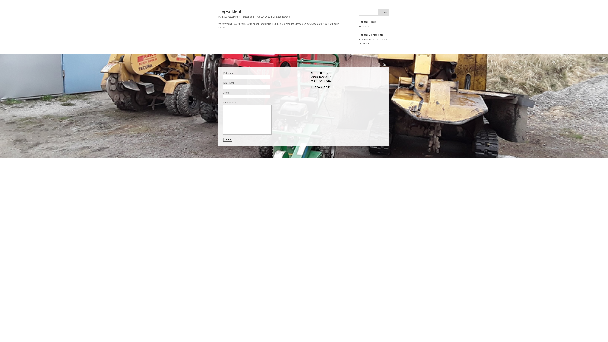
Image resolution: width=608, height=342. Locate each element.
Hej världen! (229, 11)
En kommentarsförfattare (372, 39)
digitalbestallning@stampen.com (238, 16)
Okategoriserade (281, 16)
